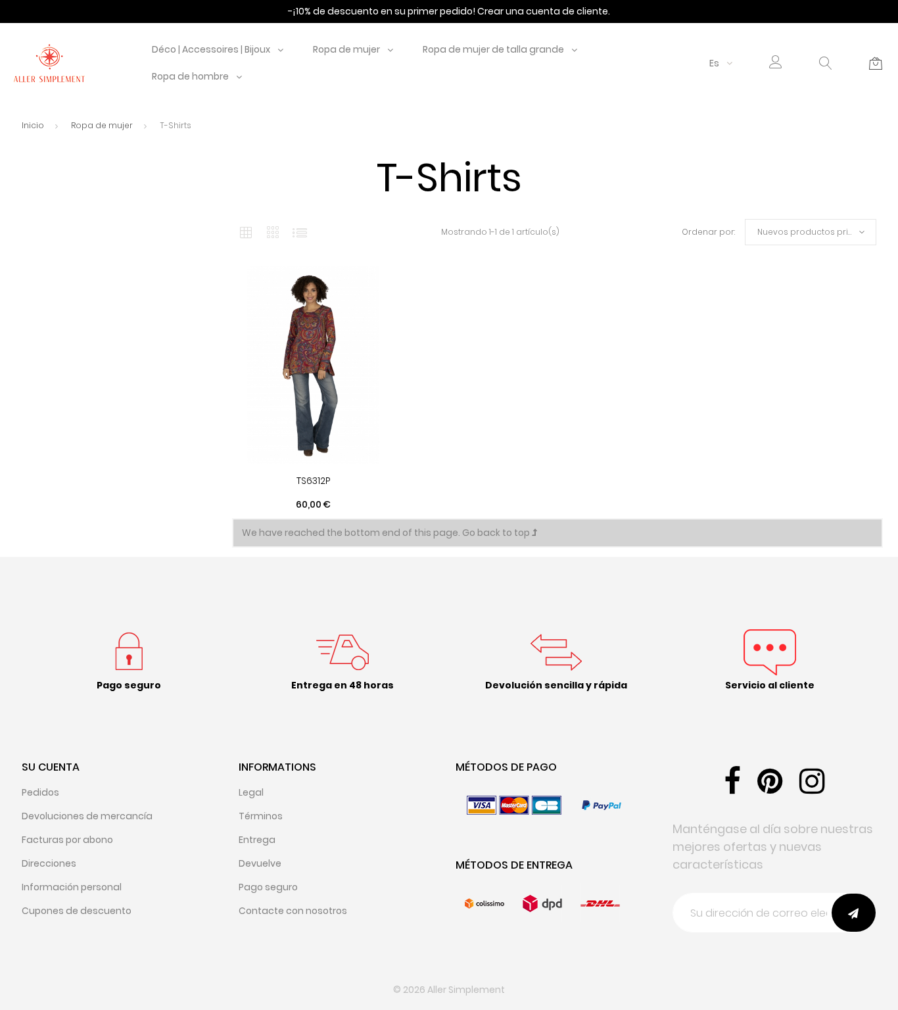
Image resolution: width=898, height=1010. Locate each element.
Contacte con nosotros (293, 910)
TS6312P (313, 480)
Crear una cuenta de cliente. (543, 11)
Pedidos (40, 792)
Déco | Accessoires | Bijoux (211, 49)
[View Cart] (875, 63)
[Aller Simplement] (49, 62)
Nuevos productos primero (814, 231)
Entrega (257, 839)
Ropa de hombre (190, 76)
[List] (300, 232)
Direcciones (49, 863)
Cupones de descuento (76, 910)
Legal (251, 792)
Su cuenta (51, 767)
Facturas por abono (67, 839)
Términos (261, 816)
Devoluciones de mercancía (87, 816)
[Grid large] (273, 232)
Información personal (72, 887)
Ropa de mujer (346, 49)
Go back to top (497, 532)
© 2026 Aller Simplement (449, 989)
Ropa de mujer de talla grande (493, 49)
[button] (776, 63)
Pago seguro (268, 887)
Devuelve (260, 863)
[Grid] (246, 232)
